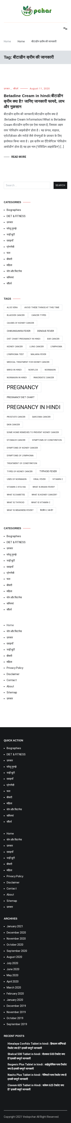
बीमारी (9, 259)
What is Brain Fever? (44, 487)
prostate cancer (16, 417)
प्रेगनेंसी (10, 246)
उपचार (7, 88)
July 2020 (12, 963)
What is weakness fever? (20, 510)
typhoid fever (48, 471)
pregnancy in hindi (33, 407)
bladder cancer (16, 315)
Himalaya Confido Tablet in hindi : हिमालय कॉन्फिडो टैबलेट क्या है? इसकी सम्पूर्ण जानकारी (37, 1045)
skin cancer (13, 424)
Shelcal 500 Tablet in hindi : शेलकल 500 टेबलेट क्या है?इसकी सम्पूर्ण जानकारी (36, 1056)
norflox (33, 370)
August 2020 (14, 956)
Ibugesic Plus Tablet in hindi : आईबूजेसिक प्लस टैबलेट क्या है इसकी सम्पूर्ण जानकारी (37, 1066)
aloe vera (12, 307)
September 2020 (17, 950)
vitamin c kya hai (16, 487)
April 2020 (13, 981)
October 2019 (15, 1018)
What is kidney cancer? (44, 494)
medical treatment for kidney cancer (28, 362)
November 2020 (16, 938)
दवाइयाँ (10, 240)
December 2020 (16, 932)
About (10, 686)
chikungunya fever (18, 330)
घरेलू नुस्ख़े (11, 228)
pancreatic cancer (44, 377)
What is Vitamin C (40, 502)
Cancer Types (38, 315)
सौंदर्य (15, 88)
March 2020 (14, 987)
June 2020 (13, 969)
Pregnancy (22, 387)
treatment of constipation (22, 463)
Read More (18, 156)
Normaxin (50, 370)
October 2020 (15, 944)
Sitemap (12, 692)
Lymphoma (56, 346)
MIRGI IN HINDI (14, 370)
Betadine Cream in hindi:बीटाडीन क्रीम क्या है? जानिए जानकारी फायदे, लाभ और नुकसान (34, 101)
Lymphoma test (15, 354)
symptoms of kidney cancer (22, 448)
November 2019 (16, 1012)
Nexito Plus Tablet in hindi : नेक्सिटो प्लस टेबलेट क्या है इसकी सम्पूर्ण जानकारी (37, 1076)
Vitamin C (57, 479)
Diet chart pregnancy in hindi (23, 339)
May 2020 (12, 975)
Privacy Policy (15, 667)
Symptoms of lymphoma (20, 455)
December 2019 (16, 1005)
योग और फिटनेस (14, 271)
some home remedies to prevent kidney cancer (33, 432)
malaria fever (38, 354)
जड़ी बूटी (11, 234)
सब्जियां (10, 277)
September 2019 (17, 1024)
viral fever (39, 479)
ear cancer (53, 339)
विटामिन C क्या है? (46, 510)
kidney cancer (15, 346)
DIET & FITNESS (16, 216)
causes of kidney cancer (20, 323)
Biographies (14, 209)
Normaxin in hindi (17, 377)
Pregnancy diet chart (21, 397)
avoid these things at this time (41, 307)
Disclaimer (13, 674)
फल (8, 252)
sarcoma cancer (41, 417)
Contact (12, 680)
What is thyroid (15, 502)
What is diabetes (16, 494)
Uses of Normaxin (17, 479)
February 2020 (15, 993)
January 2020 (15, 999)
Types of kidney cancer (20, 471)
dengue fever (45, 330)
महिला (9, 265)
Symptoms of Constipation (47, 440)
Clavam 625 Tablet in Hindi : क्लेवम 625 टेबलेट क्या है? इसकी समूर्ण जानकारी (36, 1087)
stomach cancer (16, 440)
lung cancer (37, 346)
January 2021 (15, 926)
